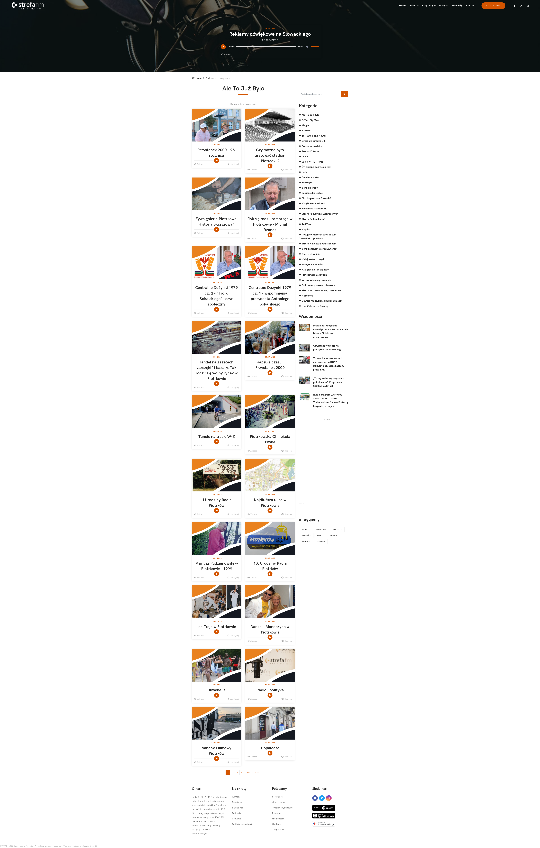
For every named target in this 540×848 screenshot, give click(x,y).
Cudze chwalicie (310, 254)
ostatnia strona (252, 772)
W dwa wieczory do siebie (316, 280)
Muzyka (443, 5)
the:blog (276, 824)
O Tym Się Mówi (310, 120)
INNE (304, 156)
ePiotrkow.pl (278, 802)
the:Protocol (278, 818)
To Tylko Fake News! (313, 135)
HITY (319, 535)
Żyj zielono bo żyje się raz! (316, 167)
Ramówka (237, 802)
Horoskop (307, 295)
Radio (413, 5)
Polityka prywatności (242, 824)
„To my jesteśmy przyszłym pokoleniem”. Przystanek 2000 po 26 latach (328, 382)
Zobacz (200, 164)
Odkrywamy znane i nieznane (318, 285)
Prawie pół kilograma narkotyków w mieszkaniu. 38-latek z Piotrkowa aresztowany (330, 331)
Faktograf (307, 182)
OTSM (304, 529)
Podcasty (457, 5)
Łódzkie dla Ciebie (312, 193)
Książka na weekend (313, 203)
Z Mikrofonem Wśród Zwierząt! (319, 248)
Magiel (305, 125)
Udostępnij (227, 54)
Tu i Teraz (307, 224)
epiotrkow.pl (320, 529)
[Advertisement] (327, 462)
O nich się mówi (310, 177)
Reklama (321, 541)
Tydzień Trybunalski (282, 808)
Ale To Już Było (270, 40)
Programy (427, 5)
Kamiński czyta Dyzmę (314, 306)
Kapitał (305, 229)
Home (402, 5)
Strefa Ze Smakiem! (313, 219)
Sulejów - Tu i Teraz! (312, 161)
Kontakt (471, 5)
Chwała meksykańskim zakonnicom (321, 300)
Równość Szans (310, 151)
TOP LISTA (337, 529)
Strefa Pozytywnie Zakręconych (319, 213)
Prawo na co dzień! (312, 146)
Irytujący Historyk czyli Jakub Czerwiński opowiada (317, 236)
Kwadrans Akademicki (314, 208)
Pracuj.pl (276, 813)
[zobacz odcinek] (217, 160)
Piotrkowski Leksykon (314, 274)
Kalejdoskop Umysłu (313, 259)
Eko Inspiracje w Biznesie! (316, 198)
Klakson (306, 130)
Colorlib (93, 846)
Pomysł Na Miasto (312, 264)
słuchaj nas (493, 6)
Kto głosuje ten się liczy (315, 269)
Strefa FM (277, 797)
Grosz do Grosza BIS (313, 141)
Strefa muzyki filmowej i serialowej (321, 290)
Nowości (306, 535)
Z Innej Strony (309, 187)
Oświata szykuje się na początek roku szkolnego (327, 347)
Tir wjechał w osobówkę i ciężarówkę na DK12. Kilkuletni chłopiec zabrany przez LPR (328, 364)
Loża (304, 172)
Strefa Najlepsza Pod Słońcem (318, 243)
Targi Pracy (278, 829)
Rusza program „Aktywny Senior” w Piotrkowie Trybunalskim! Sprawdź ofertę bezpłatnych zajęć (330, 400)
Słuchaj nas (237, 808)
